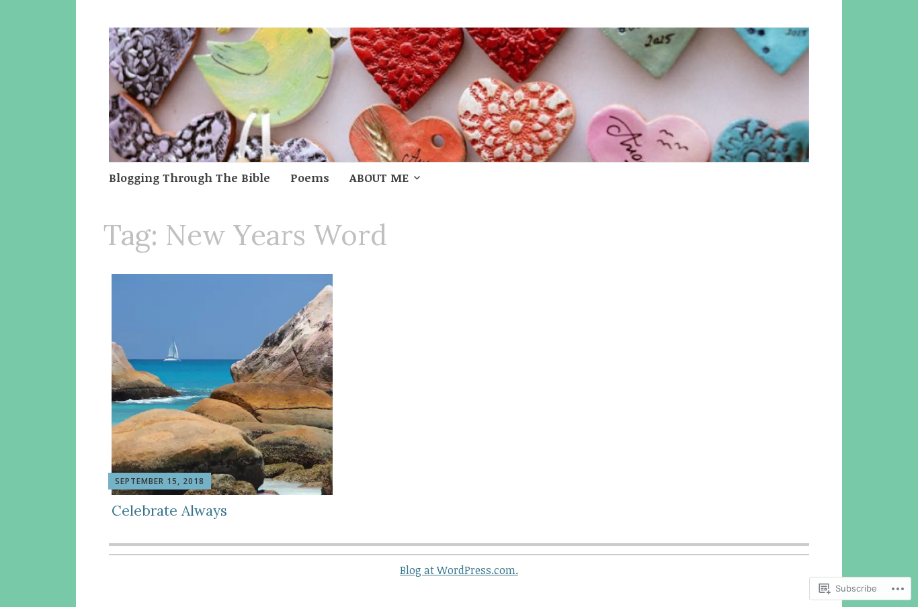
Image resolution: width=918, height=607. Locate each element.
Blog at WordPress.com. (459, 570)
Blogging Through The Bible (189, 177)
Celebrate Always (169, 511)
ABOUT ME (379, 177)
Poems (309, 177)
